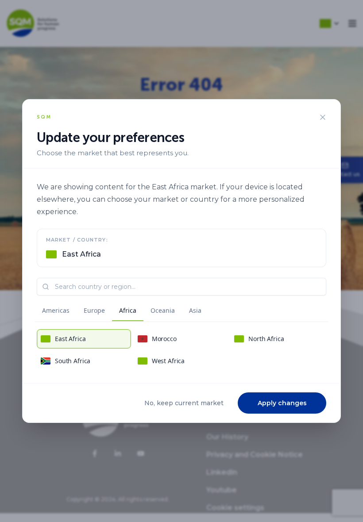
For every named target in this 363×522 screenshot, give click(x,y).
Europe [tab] (94, 310)
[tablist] (122, 312)
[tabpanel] (181, 350)
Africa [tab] (127, 310)
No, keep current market (184, 403)
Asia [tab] (195, 310)
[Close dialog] (323, 117)
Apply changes (282, 403)
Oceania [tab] (163, 310)
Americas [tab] (56, 310)
